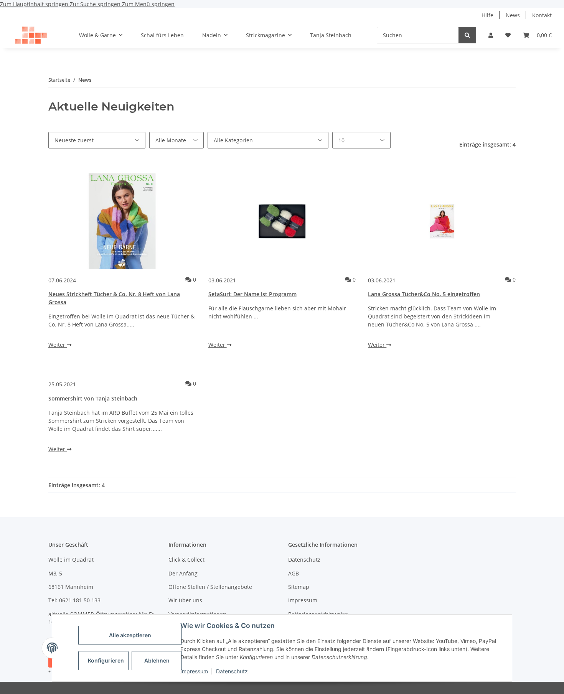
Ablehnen (157, 660)
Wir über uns (185, 600)
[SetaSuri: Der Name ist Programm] (282, 221)
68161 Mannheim (70, 586)
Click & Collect (186, 559)
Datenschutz (232, 671)
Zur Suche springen (96, 4)
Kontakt (542, 15)
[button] (490, 35)
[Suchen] (467, 35)
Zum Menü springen (148, 4)
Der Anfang (183, 573)
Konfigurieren (106, 660)
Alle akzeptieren (130, 635)
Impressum (194, 671)
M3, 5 (55, 573)
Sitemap (298, 586)
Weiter (57, 344)
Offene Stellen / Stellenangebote (210, 586)
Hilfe (487, 15)
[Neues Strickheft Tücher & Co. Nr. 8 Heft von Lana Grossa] (122, 221)
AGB (293, 573)
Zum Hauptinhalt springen (35, 4)
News (513, 15)
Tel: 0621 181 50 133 (74, 600)
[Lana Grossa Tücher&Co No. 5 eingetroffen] (442, 221)
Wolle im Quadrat (71, 559)
